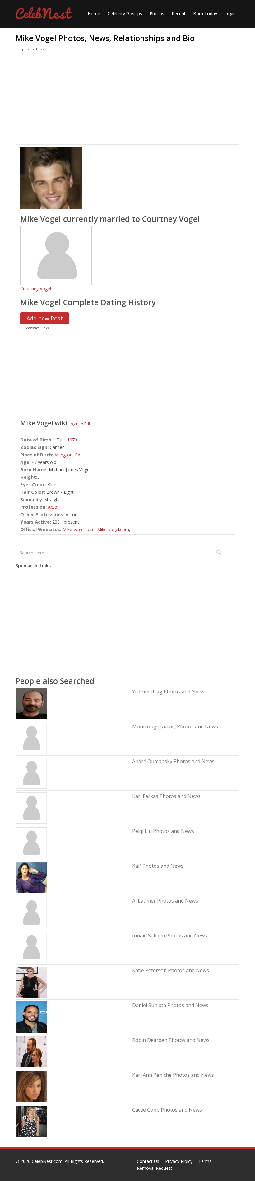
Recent (179, 13)
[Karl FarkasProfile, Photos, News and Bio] (31, 807)
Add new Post (44, 318)
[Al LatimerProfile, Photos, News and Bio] (31, 912)
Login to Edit (80, 424)
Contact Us (148, 1161)
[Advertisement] (127, 99)
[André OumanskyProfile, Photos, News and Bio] (31, 773)
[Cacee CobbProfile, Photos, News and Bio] (31, 1121)
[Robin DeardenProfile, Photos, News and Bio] (31, 1051)
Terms (204, 1161)
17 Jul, (60, 440)
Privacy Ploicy (178, 1161)
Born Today (205, 13)
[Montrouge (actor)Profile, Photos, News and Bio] (31, 738)
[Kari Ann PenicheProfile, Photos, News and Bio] (31, 1086)
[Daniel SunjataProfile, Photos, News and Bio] (31, 1017)
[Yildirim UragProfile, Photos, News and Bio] (31, 703)
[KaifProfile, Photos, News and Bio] (31, 877)
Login (230, 13)
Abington (63, 455)
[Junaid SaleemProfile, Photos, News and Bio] (31, 947)
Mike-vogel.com (79, 529)
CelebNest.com (47, 1161)
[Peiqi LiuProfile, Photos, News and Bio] (31, 842)
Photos (157, 13)
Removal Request (154, 1168)
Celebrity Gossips (125, 13)
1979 (72, 440)
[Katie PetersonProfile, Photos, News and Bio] (31, 982)
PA (78, 455)
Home (94, 13)
